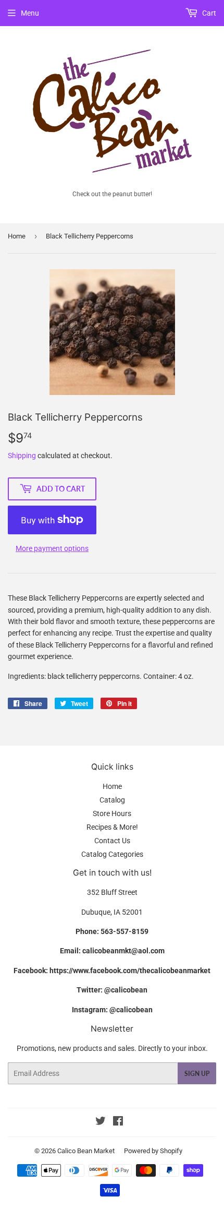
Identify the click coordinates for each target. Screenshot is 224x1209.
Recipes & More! (112, 827)
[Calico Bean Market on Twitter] (100, 1122)
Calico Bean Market (86, 1151)
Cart (208, 13)
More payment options (52, 548)
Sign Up (196, 1074)
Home (17, 236)
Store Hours (112, 813)
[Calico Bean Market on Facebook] (118, 1122)
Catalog (112, 800)
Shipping (22, 455)
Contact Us (112, 840)
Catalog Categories (112, 854)
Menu (30, 13)
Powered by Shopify (153, 1151)
